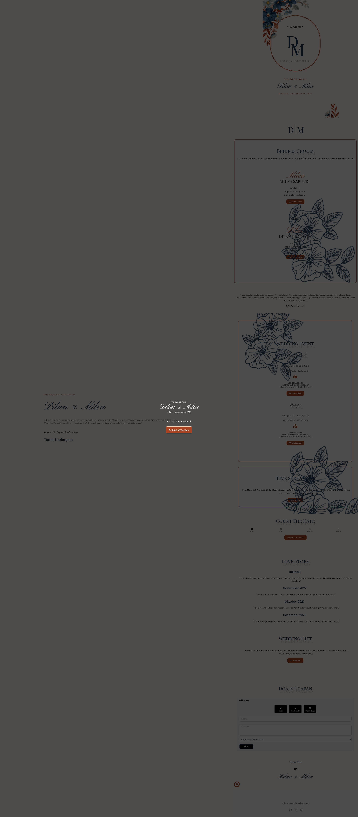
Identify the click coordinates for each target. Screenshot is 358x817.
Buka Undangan (180, 429)
